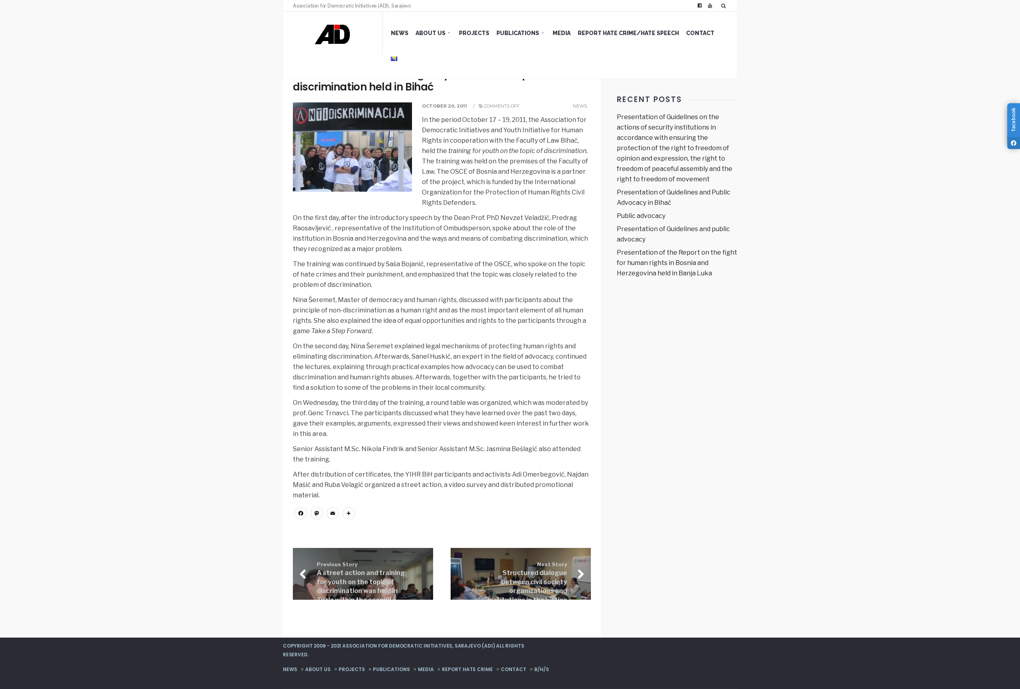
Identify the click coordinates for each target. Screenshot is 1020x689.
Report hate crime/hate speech (628, 33)
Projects (474, 33)
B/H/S (541, 669)
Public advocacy (641, 216)
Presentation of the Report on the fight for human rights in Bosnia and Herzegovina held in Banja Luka (677, 263)
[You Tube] (710, 5)
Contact (700, 33)
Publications (517, 33)
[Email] (333, 514)
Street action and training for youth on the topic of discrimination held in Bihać (421, 80)
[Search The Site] (725, 5)
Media (562, 33)
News (399, 33)
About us (430, 33)
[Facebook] (699, 5)
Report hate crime (467, 669)
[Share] (349, 514)
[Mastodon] (317, 514)
